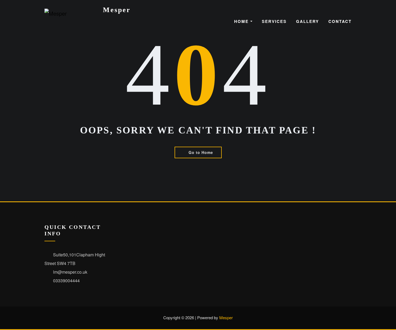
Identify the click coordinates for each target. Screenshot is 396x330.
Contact (340, 21)
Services (274, 21)
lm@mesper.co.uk (70, 272)
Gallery (307, 21)
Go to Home (201, 152)
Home (242, 21)
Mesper (117, 10)
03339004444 (66, 280)
